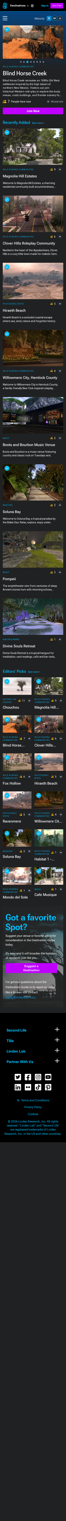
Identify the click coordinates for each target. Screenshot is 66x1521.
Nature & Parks (11, 640)
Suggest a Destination (31, 968)
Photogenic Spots (13, 304)
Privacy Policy (33, 1107)
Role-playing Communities (18, 67)
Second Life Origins (9, 700)
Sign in (45, 5)
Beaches (7, 505)
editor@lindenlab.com (20, 997)
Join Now (32, 111)
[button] (20, 5)
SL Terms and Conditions (33, 1100)
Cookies (33, 1114)
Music (6, 438)
